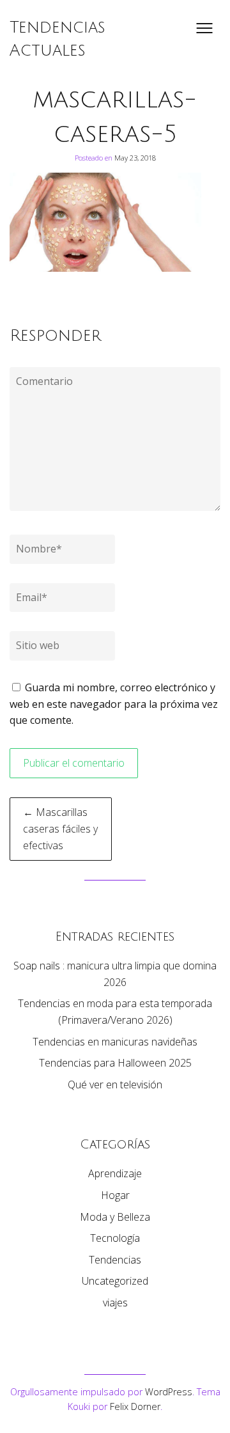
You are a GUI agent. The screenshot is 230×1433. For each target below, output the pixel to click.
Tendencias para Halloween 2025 (115, 1063)
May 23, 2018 (135, 157)
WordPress (168, 1392)
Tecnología (115, 1238)
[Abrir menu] (204, 28)
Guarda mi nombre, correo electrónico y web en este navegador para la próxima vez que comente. (114, 703)
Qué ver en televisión (115, 1084)
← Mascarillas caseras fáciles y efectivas (60, 828)
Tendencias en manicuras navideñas (115, 1042)
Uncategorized (115, 1281)
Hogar (115, 1195)
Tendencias (115, 1260)
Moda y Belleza (115, 1217)
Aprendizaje (115, 1173)
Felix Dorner (135, 1406)
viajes (115, 1303)
